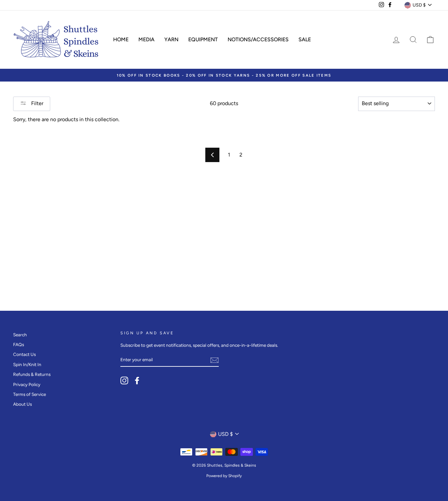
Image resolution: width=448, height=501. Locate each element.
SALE (304, 39)
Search (20, 334)
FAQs (18, 344)
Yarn (171, 39)
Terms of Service (29, 394)
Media (146, 39)
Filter (36, 103)
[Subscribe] (214, 360)
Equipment (203, 39)
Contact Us (24, 354)
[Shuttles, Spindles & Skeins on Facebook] (137, 380)
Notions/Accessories (258, 39)
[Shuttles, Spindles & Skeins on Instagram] (124, 380)
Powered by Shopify (224, 475)
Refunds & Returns (32, 374)
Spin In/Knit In (27, 364)
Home (121, 39)
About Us (22, 404)
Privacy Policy (26, 384)
